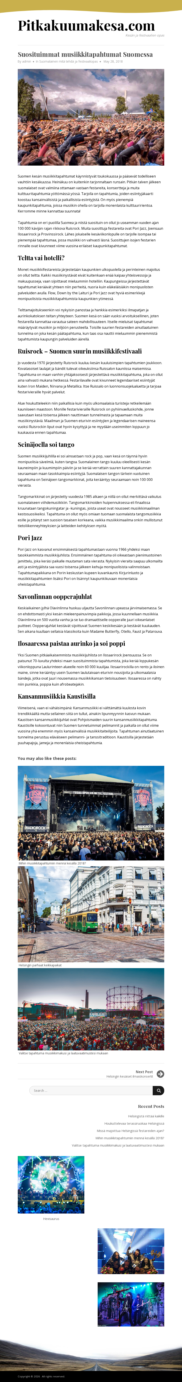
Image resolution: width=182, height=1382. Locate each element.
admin (26, 61)
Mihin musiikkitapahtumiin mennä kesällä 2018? (129, 1138)
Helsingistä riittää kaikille (146, 1116)
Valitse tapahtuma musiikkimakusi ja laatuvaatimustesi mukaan (118, 1145)
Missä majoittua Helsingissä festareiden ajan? (130, 1130)
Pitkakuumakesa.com (86, 25)
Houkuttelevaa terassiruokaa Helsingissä (134, 1123)
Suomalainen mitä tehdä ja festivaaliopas (68, 61)
